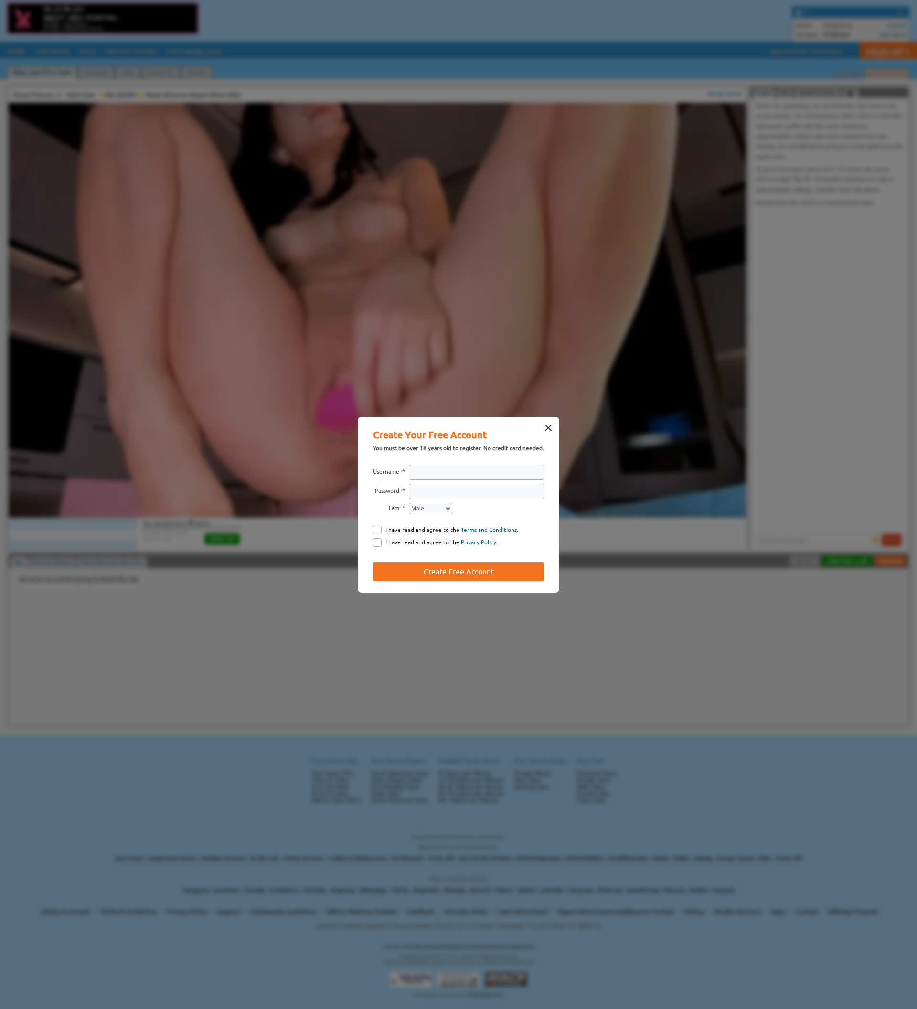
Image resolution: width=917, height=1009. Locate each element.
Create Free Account (459, 571)
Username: (387, 471)
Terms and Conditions (489, 530)
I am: (395, 508)
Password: (388, 491)
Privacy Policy (478, 542)
